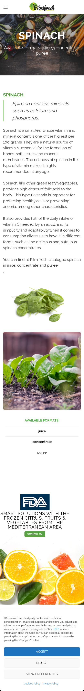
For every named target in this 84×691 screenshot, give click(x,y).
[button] (5, 7)
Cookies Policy (32, 683)
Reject (42, 663)
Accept (42, 651)
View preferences (42, 674)
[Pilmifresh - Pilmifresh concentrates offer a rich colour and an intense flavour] (42, 7)
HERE (56, 629)
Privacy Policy (50, 683)
